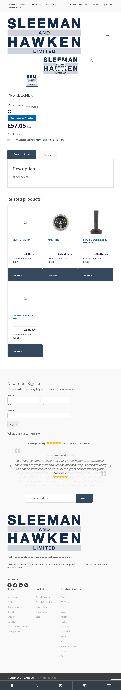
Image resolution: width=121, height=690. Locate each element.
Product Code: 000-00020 (25, 250)
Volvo (63, 667)
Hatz (62, 623)
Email (11, 410)
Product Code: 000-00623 (95, 250)
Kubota (63, 637)
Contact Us (49, 5)
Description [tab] (22, 154)
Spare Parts (59, 140)
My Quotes (83, 5)
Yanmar (64, 672)
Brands (23, 5)
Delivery (11, 637)
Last (42, 405)
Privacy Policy (13, 647)
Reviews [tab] (48, 154)
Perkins (63, 652)
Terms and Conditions (17, 642)
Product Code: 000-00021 (25, 326)
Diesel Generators (44, 618)
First (9, 405)
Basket (73, 5)
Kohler (63, 633)
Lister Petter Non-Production (41, 140)
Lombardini (65, 647)
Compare (33, 106)
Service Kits (41, 623)
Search (84, 514)
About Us (13, 5)
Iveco (63, 628)
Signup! (13, 424)
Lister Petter (66, 642)
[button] (91, 61)
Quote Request (14, 623)
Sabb (62, 657)
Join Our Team (15, 8)
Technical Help (35, 5)
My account (107, 5)
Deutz (63, 613)
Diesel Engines (43, 613)
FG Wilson (65, 618)
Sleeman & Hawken (69, 662)
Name (12, 395)
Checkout (95, 5)
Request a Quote (21, 118)
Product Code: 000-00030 (60, 250)
